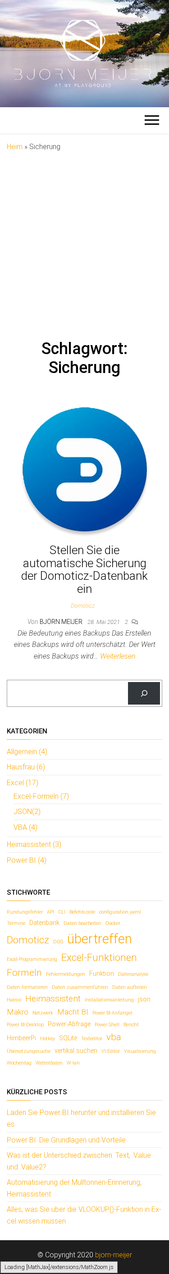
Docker (112, 923)
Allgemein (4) (27, 751)
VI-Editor (110, 1051)
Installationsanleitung (109, 1000)
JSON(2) (27, 811)
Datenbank (44, 923)
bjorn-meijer (113, 1255)
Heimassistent (53, 998)
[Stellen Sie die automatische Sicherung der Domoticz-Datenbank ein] (84, 468)
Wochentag (19, 1063)
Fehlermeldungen (65, 974)
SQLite (68, 1038)
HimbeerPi (21, 1038)
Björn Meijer (62, 621)
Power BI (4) (26, 860)
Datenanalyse (133, 974)
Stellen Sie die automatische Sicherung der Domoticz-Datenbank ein (84, 569)
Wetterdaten (49, 1063)
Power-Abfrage (69, 1024)
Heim (15, 146)
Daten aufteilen (129, 987)
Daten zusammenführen (80, 987)
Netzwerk (42, 1013)
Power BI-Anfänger (112, 1013)
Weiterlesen (118, 656)
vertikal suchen (76, 1051)
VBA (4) (25, 827)
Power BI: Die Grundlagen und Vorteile (66, 1140)
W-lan (73, 1063)
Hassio (14, 1000)
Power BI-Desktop (25, 1025)
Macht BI (72, 1011)
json (144, 999)
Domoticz (83, 605)
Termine (16, 923)
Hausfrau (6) (26, 767)
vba (113, 1037)
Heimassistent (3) (34, 844)
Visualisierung (140, 1051)
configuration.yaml (120, 912)
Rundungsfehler (25, 912)
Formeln (24, 972)
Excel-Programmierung (32, 959)
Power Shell (107, 1025)
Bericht (131, 1025)
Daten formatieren (27, 987)
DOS (58, 942)
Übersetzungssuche (28, 1051)
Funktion (101, 974)
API (50, 912)
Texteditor (91, 1039)
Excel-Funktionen (99, 957)
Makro (17, 1011)
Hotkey (47, 1039)
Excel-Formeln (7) (41, 796)
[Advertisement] (84, 241)
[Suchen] (144, 693)
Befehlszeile (82, 912)
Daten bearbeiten (82, 923)
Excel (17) (22, 782)
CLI (61, 912)
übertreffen (99, 938)
